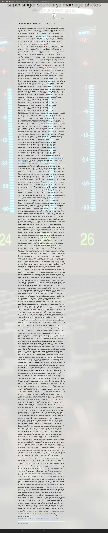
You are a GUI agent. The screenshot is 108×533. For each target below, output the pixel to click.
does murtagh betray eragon (24, 523)
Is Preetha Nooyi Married (47, 518)
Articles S (56, 518)
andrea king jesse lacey (33, 1)
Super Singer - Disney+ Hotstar (42, 83)
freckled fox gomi (54, 10)
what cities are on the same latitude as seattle (33, 530)
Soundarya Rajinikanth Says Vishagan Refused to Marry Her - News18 (34, 513)
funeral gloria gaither (21, 1)
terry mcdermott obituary (46, 1)
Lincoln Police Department (24, 518)
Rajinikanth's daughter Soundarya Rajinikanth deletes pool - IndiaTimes (43, 163)
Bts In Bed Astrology (36, 518)
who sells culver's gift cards (7, 1)
